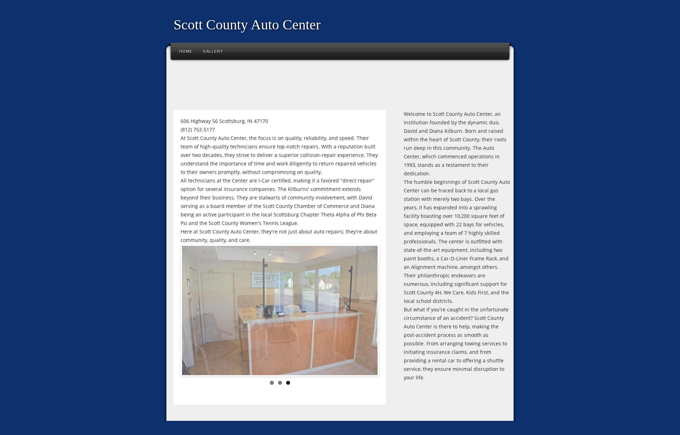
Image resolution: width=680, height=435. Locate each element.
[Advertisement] (299, 86)
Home (185, 51)
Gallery (213, 51)
